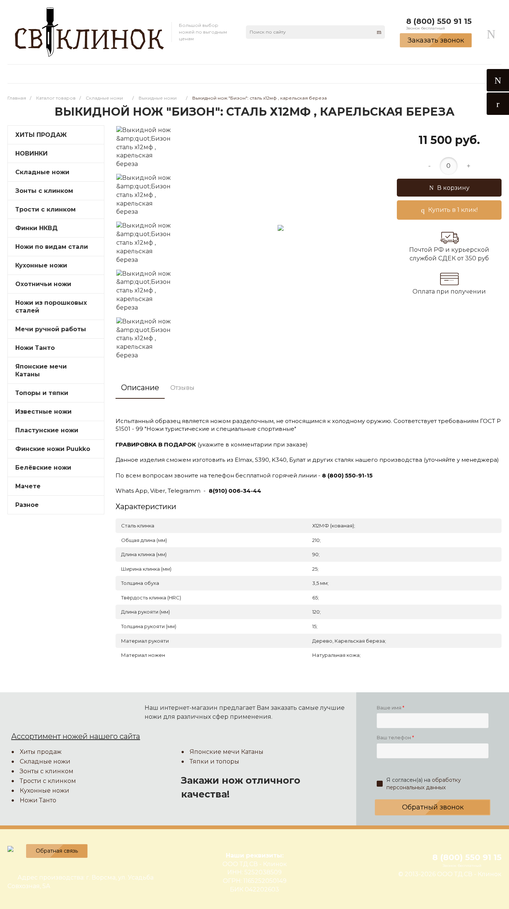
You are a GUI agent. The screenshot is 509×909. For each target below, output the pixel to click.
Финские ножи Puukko (52, 448)
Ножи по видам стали (51, 246)
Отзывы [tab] (182, 387)
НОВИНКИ (31, 153)
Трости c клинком (45, 209)
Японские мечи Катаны (41, 370)
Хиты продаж (40, 751)
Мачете (28, 486)
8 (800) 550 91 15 (439, 21)
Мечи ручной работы (50, 329)
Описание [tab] (140, 387)
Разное (27, 504)
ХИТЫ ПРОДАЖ (41, 134)
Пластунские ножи (46, 430)
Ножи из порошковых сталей (51, 306)
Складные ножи (42, 172)
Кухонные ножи (41, 265)
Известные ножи (43, 411)
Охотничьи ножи (43, 284)
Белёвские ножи (43, 467)
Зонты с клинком (44, 190)
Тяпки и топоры (214, 761)
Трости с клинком (48, 780)
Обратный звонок (433, 807)
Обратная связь (57, 850)
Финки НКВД (36, 228)
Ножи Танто (35, 347)
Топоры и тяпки (41, 392)
